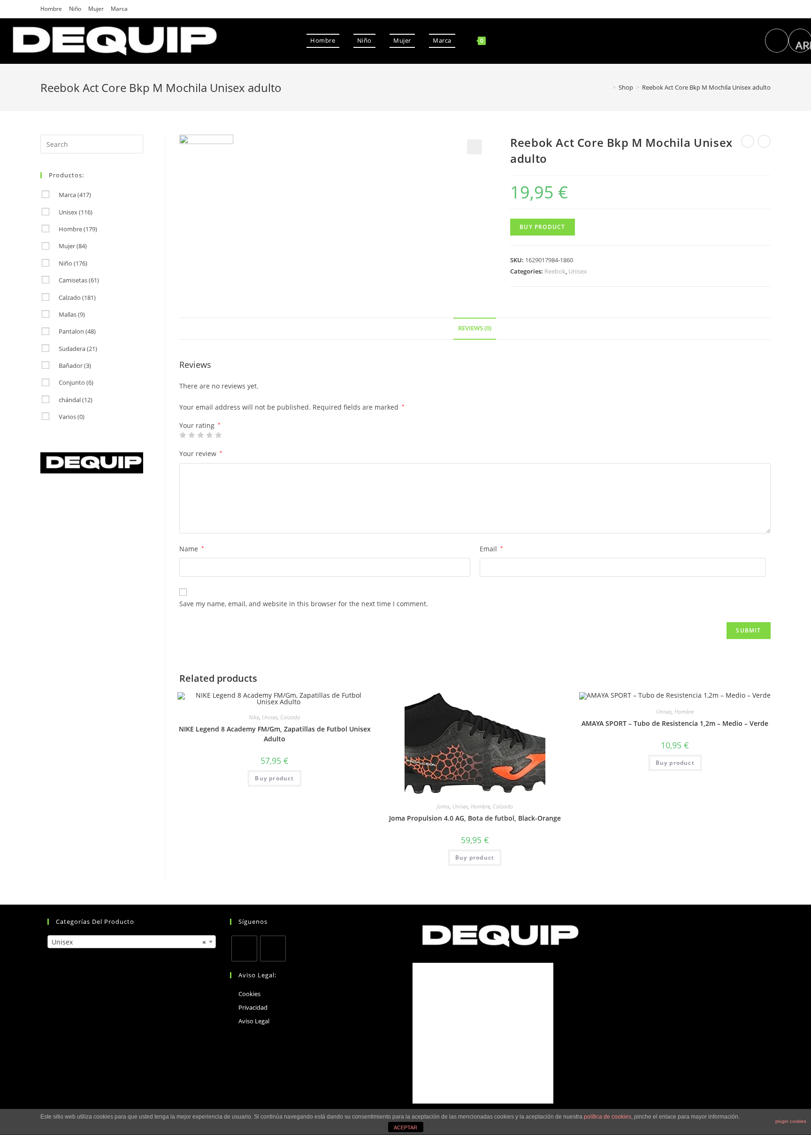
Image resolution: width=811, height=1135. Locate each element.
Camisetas (79, 280)
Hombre (51, 9)
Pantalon (77, 331)
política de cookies (607, 1116)
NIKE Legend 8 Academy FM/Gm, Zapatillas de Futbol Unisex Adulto (275, 733)
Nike (254, 717)
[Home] (607, 87)
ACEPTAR (405, 1127)
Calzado (290, 717)
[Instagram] (273, 948)
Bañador (75, 365)
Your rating (200, 425)
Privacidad (253, 1007)
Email (491, 548)
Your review (200, 453)
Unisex (577, 271)
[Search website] (502, 40)
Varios (71, 416)
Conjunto (76, 382)
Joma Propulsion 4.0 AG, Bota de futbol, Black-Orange (475, 818)
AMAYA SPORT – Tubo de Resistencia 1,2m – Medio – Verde (674, 723)
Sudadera (78, 348)
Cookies (249, 994)
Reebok (555, 271)
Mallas (72, 314)
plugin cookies (790, 1121)
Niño (75, 9)
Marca (119, 9)
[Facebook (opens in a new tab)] (776, 41)
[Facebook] (244, 948)
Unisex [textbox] (129, 941)
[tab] (474, 328)
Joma (443, 806)
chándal (75, 400)
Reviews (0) (474, 328)
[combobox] (131, 941)
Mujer (96, 9)
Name (191, 548)
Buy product (542, 227)
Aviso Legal (253, 1021)
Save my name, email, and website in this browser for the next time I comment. (303, 603)
